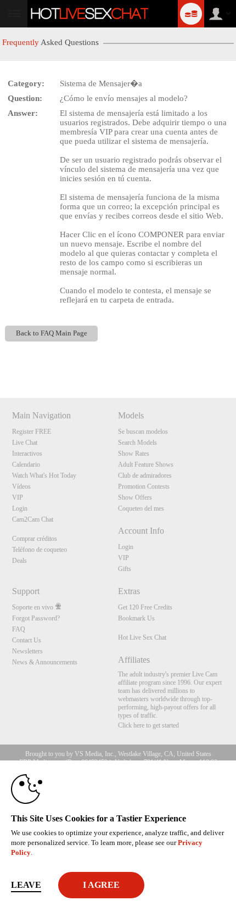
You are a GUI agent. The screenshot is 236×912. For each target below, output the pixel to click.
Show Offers (135, 497)
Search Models (137, 442)
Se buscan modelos (143, 431)
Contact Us (26, 640)
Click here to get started (148, 725)
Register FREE (31, 431)
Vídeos (21, 486)
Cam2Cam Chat (32, 519)
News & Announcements (44, 662)
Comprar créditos (34, 538)
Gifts (124, 569)
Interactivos (27, 453)
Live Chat (24, 442)
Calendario (26, 464)
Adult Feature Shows (145, 464)
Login (19, 508)
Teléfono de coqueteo (39, 549)
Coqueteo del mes (141, 508)
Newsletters (27, 651)
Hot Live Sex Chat (142, 637)
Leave (26, 884)
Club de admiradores (145, 475)
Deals (19, 560)
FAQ (18, 629)
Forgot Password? (36, 618)
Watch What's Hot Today (44, 475)
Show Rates (133, 453)
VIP (17, 497)
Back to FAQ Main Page (51, 333)
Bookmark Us (136, 618)
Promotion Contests (144, 486)
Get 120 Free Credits (145, 607)
